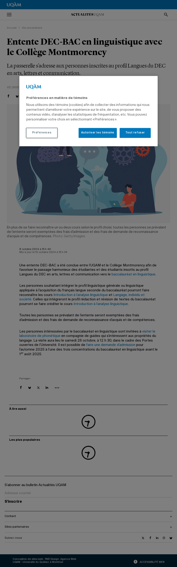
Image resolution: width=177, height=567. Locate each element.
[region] (88, 111)
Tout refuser (135, 133)
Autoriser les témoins (97, 133)
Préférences (42, 133)
